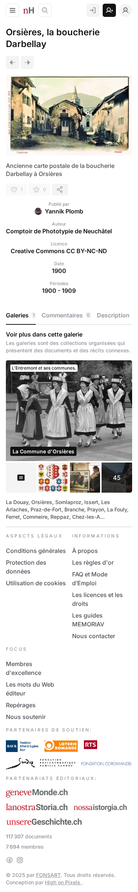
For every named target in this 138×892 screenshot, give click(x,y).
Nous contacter (93, 636)
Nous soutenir (26, 716)
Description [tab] (113, 315)
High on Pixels (63, 882)
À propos (85, 550)
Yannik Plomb (64, 211)
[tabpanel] (69, 426)
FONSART (48, 875)
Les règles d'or (93, 562)
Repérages (21, 705)
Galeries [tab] (20, 315)
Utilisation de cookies (36, 583)
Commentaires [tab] (66, 315)
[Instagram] (20, 860)
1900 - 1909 (59, 290)
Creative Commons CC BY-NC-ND (59, 251)
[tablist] (69, 315)
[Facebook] (9, 860)
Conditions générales (36, 550)
